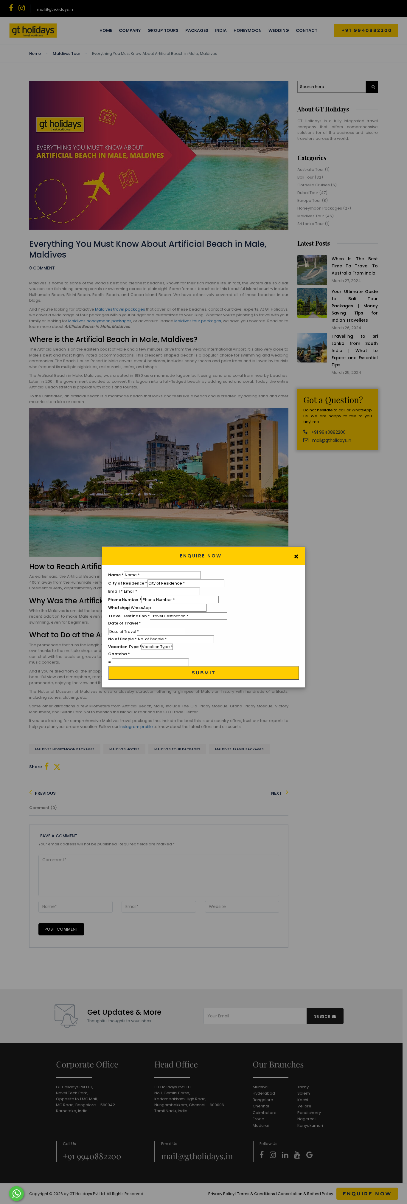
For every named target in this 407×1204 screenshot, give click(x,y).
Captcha (119, 654)
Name (116, 575)
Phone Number (125, 599)
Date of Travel (124, 623)
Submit (203, 672)
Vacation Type (125, 647)
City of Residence (127, 583)
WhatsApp (119, 607)
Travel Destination (129, 616)
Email (115, 591)
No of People (122, 639)
